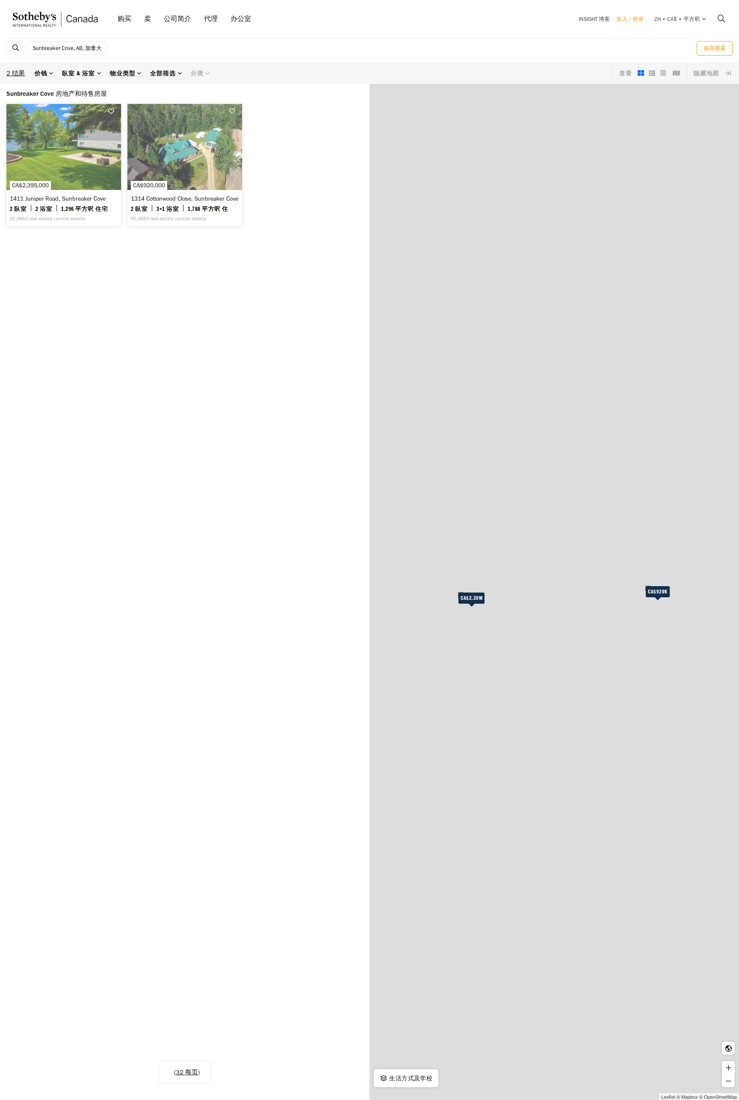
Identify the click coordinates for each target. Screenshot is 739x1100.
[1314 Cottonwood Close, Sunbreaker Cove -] (184, 165)
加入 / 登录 (630, 19)
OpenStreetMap (720, 1096)
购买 (124, 19)
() (187, 1072)
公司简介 (177, 19)
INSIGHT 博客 (594, 19)
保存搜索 (715, 48)
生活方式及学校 (410, 1078)
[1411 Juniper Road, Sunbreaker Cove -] (63, 165)
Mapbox (689, 1096)
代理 (211, 19)
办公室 (241, 19)
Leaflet (668, 1096)
